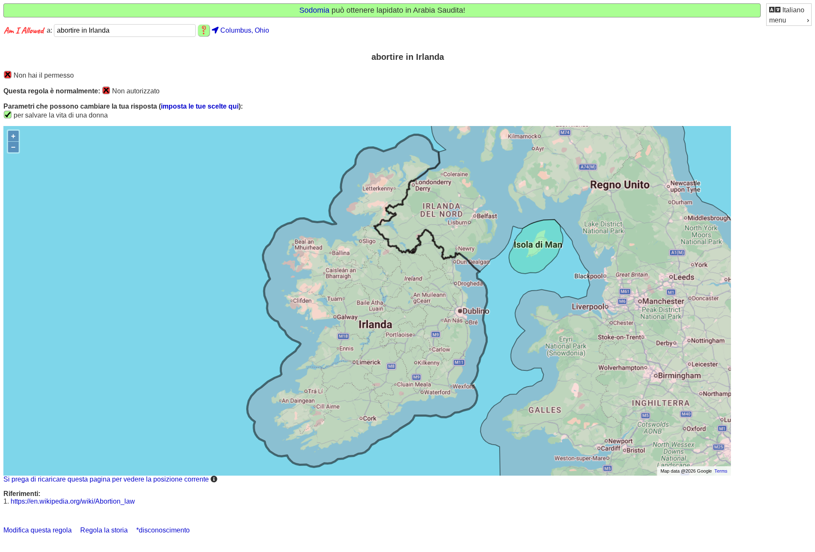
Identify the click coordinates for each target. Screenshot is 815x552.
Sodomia (314, 10)
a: (50, 30)
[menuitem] (789, 9)
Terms (721, 471)
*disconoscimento (163, 530)
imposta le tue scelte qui (200, 106)
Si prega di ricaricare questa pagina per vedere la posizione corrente (106, 479)
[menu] (789, 14)
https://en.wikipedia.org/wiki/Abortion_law (73, 501)
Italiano (792, 10)
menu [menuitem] (777, 20)
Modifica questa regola (37, 530)
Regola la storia (104, 530)
